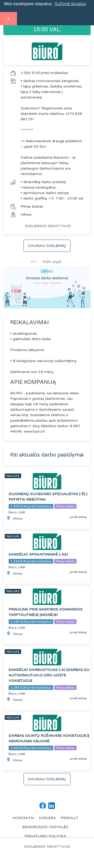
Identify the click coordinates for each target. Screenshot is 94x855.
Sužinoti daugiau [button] (70, 4)
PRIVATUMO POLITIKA (45, 836)
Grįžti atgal (51, 261)
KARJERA (47, 818)
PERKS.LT (69, 818)
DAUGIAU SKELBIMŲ (47, 246)
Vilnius (26, 214)
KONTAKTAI (23, 818)
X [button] (8, 19)
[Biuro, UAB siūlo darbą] (47, 51)
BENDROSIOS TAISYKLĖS (45, 827)
